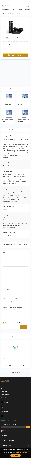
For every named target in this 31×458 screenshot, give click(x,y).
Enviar (24, 327)
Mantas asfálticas (12, 13)
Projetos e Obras (6, 435)
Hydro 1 (4, 358)
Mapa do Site (4, 391)
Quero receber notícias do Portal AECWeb (13, 322)
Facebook (6, 402)
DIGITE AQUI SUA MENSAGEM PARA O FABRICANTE (12, 307)
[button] (2, 371)
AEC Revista (14, 9)
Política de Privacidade (21, 452)
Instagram (6, 416)
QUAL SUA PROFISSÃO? (7, 271)
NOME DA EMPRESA (6, 280)
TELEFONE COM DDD (7, 289)
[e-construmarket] (6, 430)
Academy (20, 9)
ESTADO (4, 298)
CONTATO (8, 365)
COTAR (22, 365)
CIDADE (16, 298)
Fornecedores (27, 9)
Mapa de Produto (5, 394)
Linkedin (6, 411)
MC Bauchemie (22, 13)
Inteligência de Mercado (8, 440)
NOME (4, 252)
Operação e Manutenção (8, 445)
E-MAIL (4, 261)
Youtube (6, 407)
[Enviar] (28, 427)
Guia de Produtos (5, 9)
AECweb (4, 13)
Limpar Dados (7, 327)
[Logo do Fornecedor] (7, 37)
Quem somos (4, 388)
